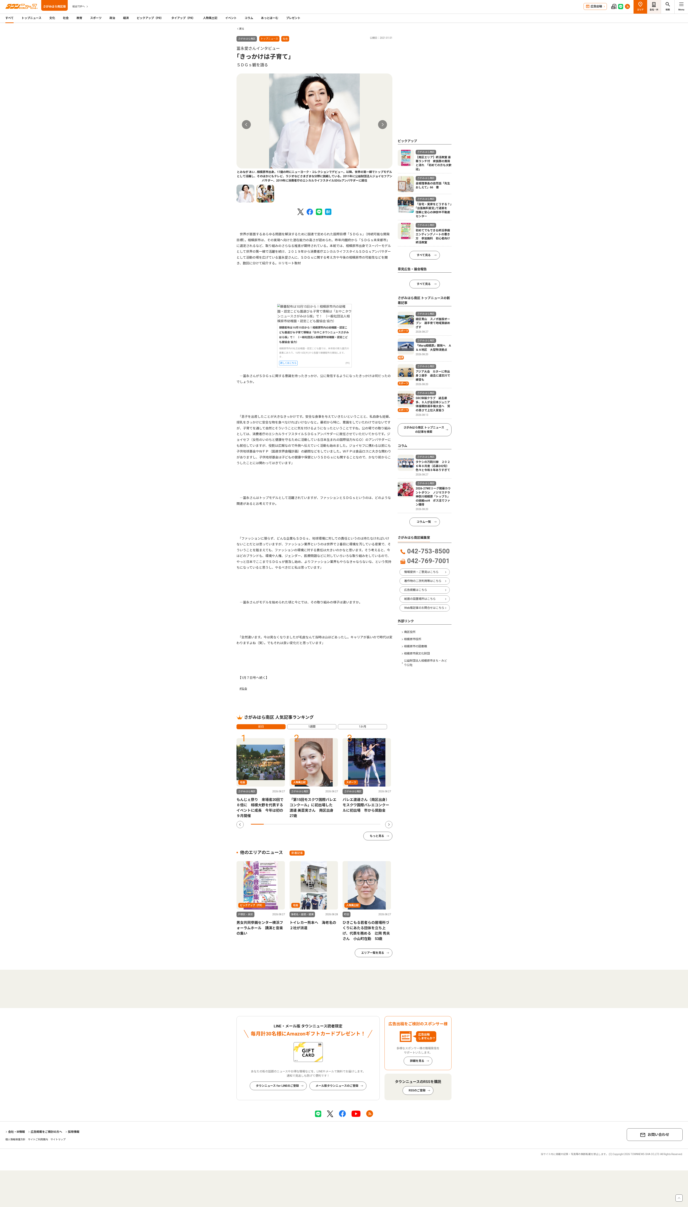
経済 (126, 18)
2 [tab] (270, 824)
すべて (9, 18)
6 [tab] (322, 824)
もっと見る (377, 836)
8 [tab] (347, 824)
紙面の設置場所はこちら (420, 599)
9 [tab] (360, 824)
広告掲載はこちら (415, 590)
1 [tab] (257, 824)
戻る (241, 28)
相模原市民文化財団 (417, 653)
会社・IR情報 (16, 1132)
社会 (66, 18)
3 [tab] (283, 824)
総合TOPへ (78, 6)
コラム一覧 (424, 521)
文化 (52, 18)
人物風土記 (210, 18)
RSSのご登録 (417, 1090)
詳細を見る (417, 1061)
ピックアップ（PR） (150, 18)
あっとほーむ (269, 18)
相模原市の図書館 (415, 646)
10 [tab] (373, 824)
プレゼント (293, 18)
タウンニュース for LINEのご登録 (277, 1085)
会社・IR (654, 9)
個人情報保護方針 (15, 1139)
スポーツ (96, 18)
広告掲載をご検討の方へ (46, 1132)
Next (382, 124)
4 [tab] (296, 824)
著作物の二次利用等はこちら (422, 581)
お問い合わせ (658, 1134)
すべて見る (424, 255)
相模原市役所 (412, 639)
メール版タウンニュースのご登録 (337, 1085)
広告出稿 (596, 6)
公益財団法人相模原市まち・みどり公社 (425, 663)
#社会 (243, 688)
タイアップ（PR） (183, 18)
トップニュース (31, 18)
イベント (231, 18)
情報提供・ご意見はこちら (421, 572)
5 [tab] (309, 824)
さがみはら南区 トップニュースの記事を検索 (423, 430)
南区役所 (409, 632)
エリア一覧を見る (372, 952)
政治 (112, 18)
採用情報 (73, 1132)
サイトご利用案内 (38, 1139)
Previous (246, 124)
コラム (249, 18)
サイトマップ (58, 1139)
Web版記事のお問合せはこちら (424, 608)
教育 (79, 18)
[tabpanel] (314, 128)
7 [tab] (335, 824)
